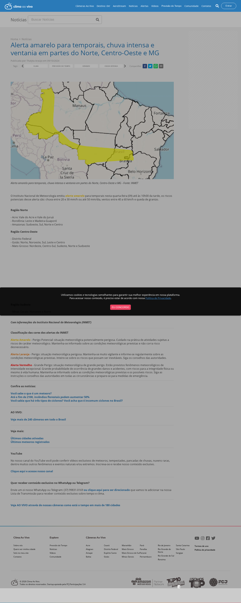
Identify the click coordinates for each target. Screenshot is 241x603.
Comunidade (191, 6)
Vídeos (155, 6)
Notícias (133, 6)
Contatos (206, 6)
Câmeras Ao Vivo (85, 6)
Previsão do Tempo (171, 6)
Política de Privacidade (158, 298)
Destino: (103, 6)
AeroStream (119, 6)
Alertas (144, 6)
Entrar (229, 6)
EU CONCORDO (120, 307)
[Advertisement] (120, 595)
